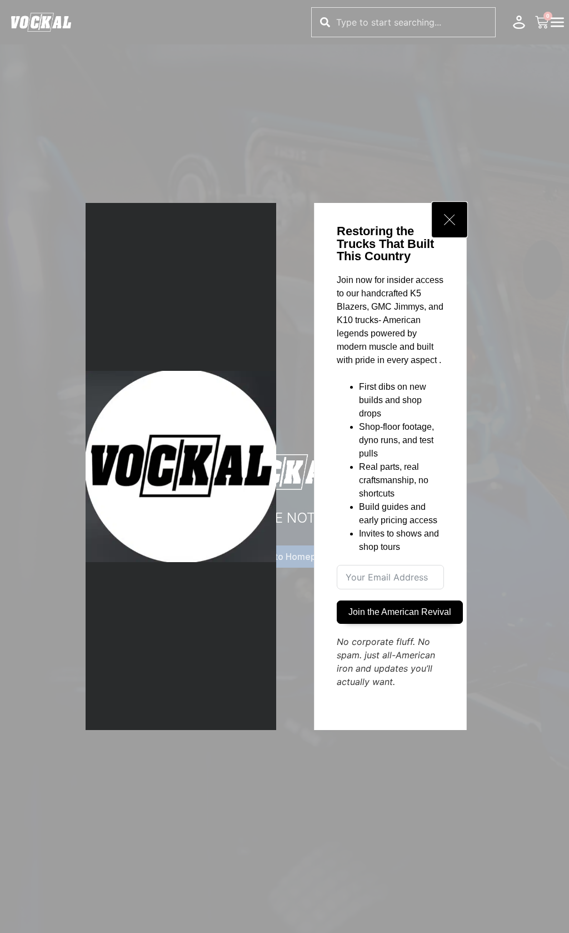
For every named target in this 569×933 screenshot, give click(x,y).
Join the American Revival (399, 612)
